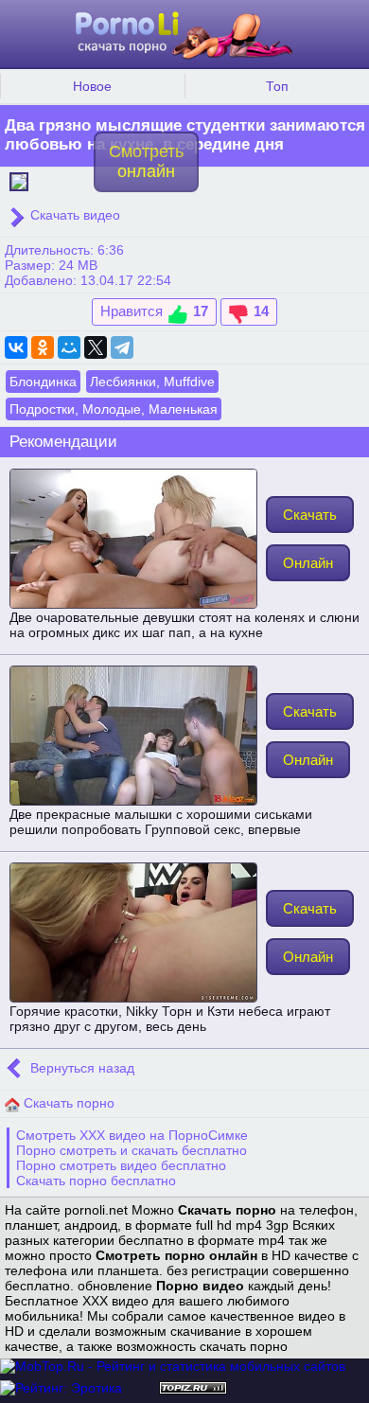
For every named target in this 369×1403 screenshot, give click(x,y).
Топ (277, 86)
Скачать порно (67, 1102)
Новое (92, 86)
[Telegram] (122, 347)
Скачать (310, 514)
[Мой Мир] (69, 347)
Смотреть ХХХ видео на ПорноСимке (132, 1135)
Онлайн (308, 563)
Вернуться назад (80, 1067)
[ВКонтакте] (16, 347)
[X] (95, 347)
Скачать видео (73, 214)
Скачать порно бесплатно (96, 1180)
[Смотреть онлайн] (19, 180)
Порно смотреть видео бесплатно (121, 1165)
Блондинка (43, 381)
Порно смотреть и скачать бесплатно (131, 1150)
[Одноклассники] (42, 347)
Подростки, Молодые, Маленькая (113, 409)
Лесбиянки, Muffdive (152, 381)
